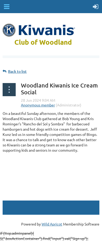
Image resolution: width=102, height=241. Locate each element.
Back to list (17, 71)
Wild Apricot (52, 224)
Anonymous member (38, 104)
